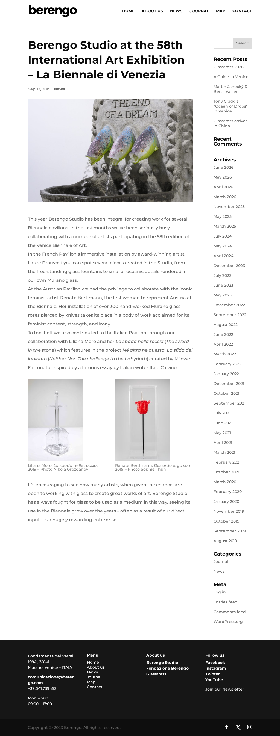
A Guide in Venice (231, 76)
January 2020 (226, 501)
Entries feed (226, 602)
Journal (199, 11)
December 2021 (229, 383)
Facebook (215, 662)
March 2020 (225, 481)
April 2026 (223, 187)
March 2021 (224, 452)
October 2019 (227, 521)
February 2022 (227, 363)
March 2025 (225, 226)
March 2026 (225, 196)
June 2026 (224, 167)
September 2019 (230, 531)
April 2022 (223, 344)
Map (220, 11)
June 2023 (223, 285)
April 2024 (223, 255)
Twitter (212, 674)
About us (152, 11)
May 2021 (222, 432)
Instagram (215, 668)
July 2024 (223, 236)
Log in (220, 592)
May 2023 (223, 295)
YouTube (214, 679)
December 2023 (229, 265)
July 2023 (222, 275)
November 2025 (229, 206)
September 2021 (230, 403)
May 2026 (223, 177)
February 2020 (228, 491)
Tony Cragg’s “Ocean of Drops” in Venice (231, 106)
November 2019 (229, 511)
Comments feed (230, 611)
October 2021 (226, 393)
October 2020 (227, 472)
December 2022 (229, 304)
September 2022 (230, 314)
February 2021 (227, 462)
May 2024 (223, 246)
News (176, 11)
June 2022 (223, 334)
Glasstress (156, 674)
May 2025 (223, 216)
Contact (242, 11)
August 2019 (225, 540)
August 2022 (226, 324)
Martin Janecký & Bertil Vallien (230, 89)
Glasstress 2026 (229, 66)
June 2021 (223, 422)
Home (128, 11)
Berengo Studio (162, 662)
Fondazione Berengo (167, 668)
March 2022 (225, 354)
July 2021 (222, 413)
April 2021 (223, 442)
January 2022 (226, 373)
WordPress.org (228, 621)
